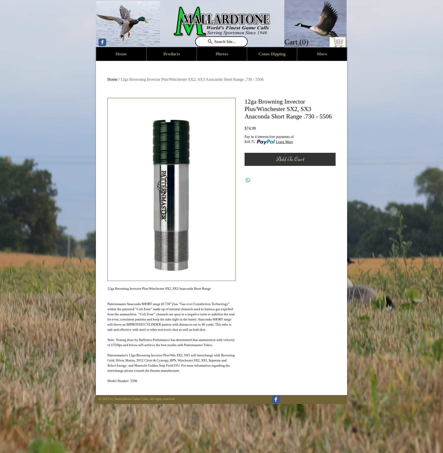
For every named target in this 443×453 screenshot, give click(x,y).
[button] (297, 41)
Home (112, 79)
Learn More (284, 142)
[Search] (255, 40)
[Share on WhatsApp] (248, 180)
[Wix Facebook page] (102, 42)
